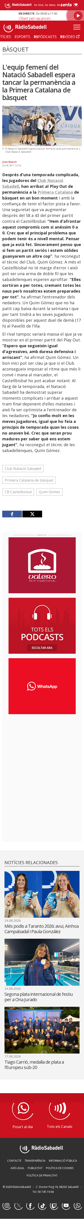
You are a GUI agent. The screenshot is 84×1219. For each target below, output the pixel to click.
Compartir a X (32, 514)
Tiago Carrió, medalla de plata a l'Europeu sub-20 (34, 1064)
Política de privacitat (42, 1175)
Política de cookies (59, 1168)
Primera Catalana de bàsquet (29, 480)
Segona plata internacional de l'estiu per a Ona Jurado (38, 997)
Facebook (30, 1205)
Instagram (6, 1205)
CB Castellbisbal (18, 491)
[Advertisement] (42, 747)
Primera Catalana (55, 192)
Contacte (14, 1161)
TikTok (42, 1205)
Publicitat (35, 1168)
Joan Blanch (9, 161)
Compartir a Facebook (12, 514)
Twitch (54, 1205)
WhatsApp (77, 1205)
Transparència (35, 1161)
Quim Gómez (49, 491)
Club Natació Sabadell (23, 468)
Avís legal (17, 1168)
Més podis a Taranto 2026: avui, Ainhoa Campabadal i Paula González (41, 928)
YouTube (66, 1205)
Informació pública (63, 1161)
